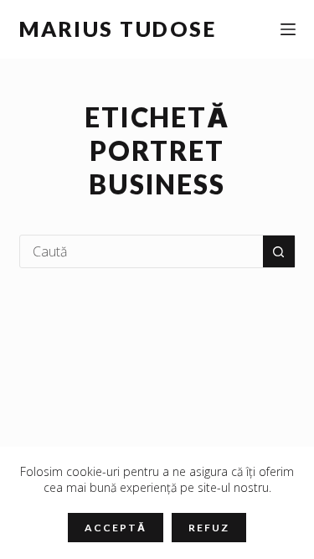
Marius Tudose (118, 28)
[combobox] (141, 251)
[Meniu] (288, 29)
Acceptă (115, 527)
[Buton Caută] (279, 251)
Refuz (208, 527)
